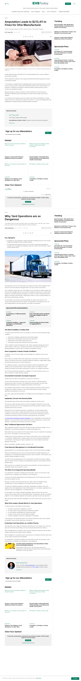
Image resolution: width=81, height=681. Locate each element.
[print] (50, 36)
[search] (8, 4)
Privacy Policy (38, 678)
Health (43, 11)
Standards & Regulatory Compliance (20, 11)
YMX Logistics (35, 567)
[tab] (8, 189)
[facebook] (23, 36)
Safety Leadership (35, 11)
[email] (32, 36)
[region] (28, 192)
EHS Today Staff (9, 32)
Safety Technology (52, 11)
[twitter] (28, 36)
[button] (6, 4)
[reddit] (30, 36)
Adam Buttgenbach (9, 228)
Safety (6, 212)
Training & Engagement (64, 11)
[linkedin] (26, 36)
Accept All (75, 678)
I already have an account (28, 204)
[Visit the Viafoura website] (48, 194)
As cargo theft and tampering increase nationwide (17, 418)
